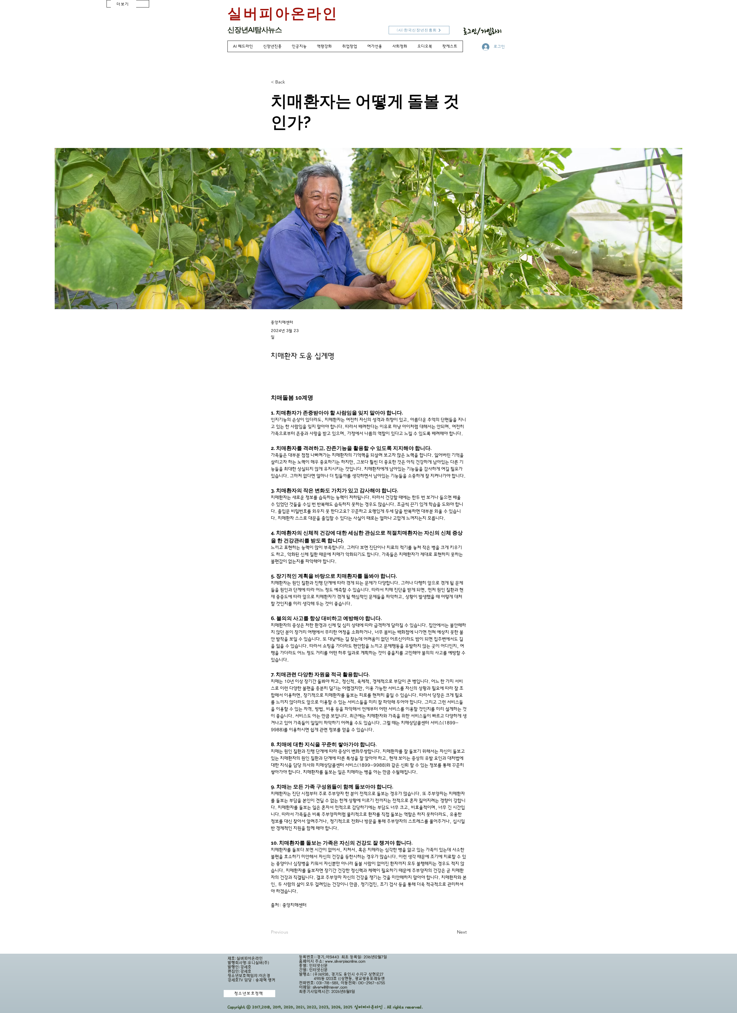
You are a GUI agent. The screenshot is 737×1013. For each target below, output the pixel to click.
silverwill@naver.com (330, 987)
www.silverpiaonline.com (345, 961)
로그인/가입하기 (483, 31)
